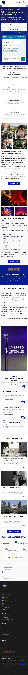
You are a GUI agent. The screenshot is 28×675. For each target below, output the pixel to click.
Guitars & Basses (5, 627)
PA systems (10, 236)
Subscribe (23, 664)
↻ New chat (21, 36)
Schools (3, 603)
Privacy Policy (12, 673)
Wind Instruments (5, 634)
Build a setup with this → (8, 399)
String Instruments (5, 632)
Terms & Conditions (5, 673)
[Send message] (23, 59)
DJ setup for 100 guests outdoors (10, 50)
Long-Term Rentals (5, 607)
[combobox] (14, 6)
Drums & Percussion (6, 630)
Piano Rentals (4, 609)
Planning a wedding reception (10, 45)
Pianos (12, 230)
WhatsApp (6, 617)
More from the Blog (14, 531)
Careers (3, 645)
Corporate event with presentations (11, 48)
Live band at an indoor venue (9, 52)
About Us (3, 642)
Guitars (22, 230)
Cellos (7, 230)
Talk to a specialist (14, 29)
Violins (4, 232)
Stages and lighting (8, 234)
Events (3, 605)
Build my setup (14, 24)
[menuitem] (17, 2)
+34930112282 (7, 615)
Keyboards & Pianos (6, 625)
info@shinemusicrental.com (9, 619)
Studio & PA (4, 636)
